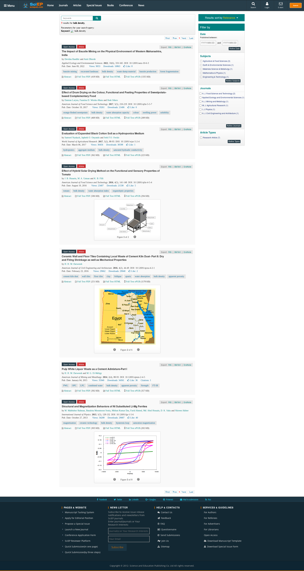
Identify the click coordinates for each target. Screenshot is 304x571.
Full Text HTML (112, 77)
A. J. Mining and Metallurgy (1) (215, 101)
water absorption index (98, 191)
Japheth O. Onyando (90, 137)
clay (108, 276)
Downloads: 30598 (114, 145)
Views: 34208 (98, 418)
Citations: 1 (146, 380)
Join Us (165, 540)
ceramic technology (88, 423)
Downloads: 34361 (115, 380)
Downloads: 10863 (111, 66)
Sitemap (165, 546)
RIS (169, 47)
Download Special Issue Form (222, 546)
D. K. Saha (166, 410)
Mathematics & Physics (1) (214, 72)
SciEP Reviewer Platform (77, 540)
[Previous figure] (114, 349)
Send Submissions (170, 535)
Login (267, 7)
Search (253, 7)
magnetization (69, 423)
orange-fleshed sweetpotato (75, 112)
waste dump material (126, 71)
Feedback (165, 518)
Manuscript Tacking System (79, 512)
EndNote (187, 47)
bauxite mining (70, 71)
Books (110, 5)
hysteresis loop (122, 423)
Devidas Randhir (72, 59)
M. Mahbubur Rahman (75, 410)
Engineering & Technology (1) (216, 76)
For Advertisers (212, 523)
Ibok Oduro (112, 100)
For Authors (210, 512)
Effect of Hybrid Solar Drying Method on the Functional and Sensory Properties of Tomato (111, 172)
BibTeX (177, 47)
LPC (82, 385)
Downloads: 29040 (117, 271)
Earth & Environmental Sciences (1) (218, 65)
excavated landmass (89, 71)
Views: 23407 (97, 185)
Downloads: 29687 (116, 418)
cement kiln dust (70, 276)
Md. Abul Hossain (151, 410)
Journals (63, 5)
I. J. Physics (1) (208, 109)
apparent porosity (176, 276)
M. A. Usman (84, 178)
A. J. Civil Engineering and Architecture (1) (220, 113)
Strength (145, 385)
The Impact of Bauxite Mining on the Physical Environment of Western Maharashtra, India (112, 53)
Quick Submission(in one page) (81, 546)
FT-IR (155, 385)
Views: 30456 (97, 145)
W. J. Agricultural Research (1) (215, 105)
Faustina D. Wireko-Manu (91, 100)
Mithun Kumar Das (120, 410)
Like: (129, 66)
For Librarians (211, 529)
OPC (74, 385)
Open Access (211, 535)
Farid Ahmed (136, 410)
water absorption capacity (117, 112)
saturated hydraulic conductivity (128, 150)
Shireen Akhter (182, 410)
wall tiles (86, 276)
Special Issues (94, 5)
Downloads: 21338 (115, 185)
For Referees (210, 518)
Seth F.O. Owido (111, 137)
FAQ (162, 523)
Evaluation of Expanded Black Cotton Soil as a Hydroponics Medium (103, 133)
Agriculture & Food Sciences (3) (216, 61)
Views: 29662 (99, 271)
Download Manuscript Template (224, 540)
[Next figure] (135, 236)
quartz (128, 276)
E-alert (280, 7)
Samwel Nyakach (72, 137)
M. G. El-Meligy (94, 373)
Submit (295, 5)
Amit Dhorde (90, 59)
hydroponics (68, 150)
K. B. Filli (98, 178)
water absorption (142, 276)
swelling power (149, 112)
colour (136, 112)
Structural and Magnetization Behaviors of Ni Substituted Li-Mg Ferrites (104, 406)
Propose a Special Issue (77, 523)
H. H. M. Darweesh (73, 264)
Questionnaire (168, 529)
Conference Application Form (80, 535)
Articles (77, 5)
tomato (66, 191)
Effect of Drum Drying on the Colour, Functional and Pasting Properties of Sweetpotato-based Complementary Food (114, 94)
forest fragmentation (169, 71)
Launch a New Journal (76, 529)
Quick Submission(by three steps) (82, 552)
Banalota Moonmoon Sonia (98, 410)
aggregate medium (86, 150)
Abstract (67, 77)
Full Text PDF (83, 77)
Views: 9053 (94, 66)
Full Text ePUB (133, 77)
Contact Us (166, 512)
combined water (95, 385)
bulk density (107, 71)
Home (50, 5)
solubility (164, 112)
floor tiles (98, 276)
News (141, 5)
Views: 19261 (98, 107)
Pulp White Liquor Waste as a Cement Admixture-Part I (94, 369)
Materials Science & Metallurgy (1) (217, 68)
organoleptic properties (123, 191)
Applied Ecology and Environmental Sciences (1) (223, 97)
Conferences (126, 5)
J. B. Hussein (70, 178)
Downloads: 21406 (116, 107)
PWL (65, 385)
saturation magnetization (144, 423)
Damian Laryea (71, 100)
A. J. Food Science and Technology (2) (218, 93)
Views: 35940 (98, 380)
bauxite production (147, 71)
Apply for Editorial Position (79, 518)
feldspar (117, 276)
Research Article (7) (211, 137)
